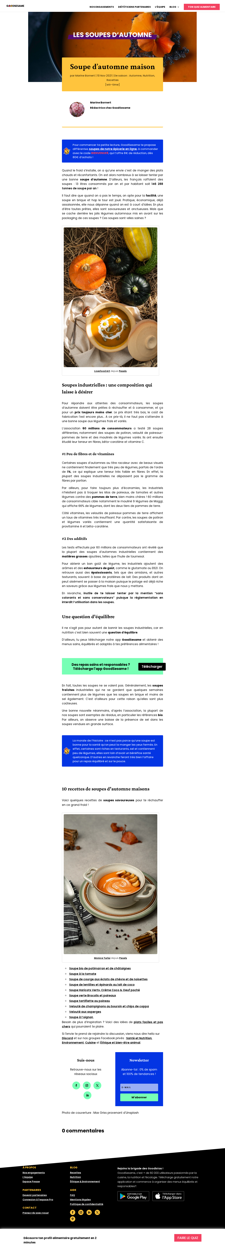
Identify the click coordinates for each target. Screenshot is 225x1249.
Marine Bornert (85, 75)
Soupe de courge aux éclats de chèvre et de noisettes (108, 979)
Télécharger (152, 666)
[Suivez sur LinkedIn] (87, 1095)
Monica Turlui (102, 958)
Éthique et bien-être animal (120, 1043)
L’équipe (160, 7)
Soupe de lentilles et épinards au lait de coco (102, 985)
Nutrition (148, 75)
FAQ (72, 1195)
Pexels (123, 371)
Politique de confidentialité (86, 1204)
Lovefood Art (102, 371)
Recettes (113, 80)
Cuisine (90, 1043)
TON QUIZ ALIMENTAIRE (202, 7)
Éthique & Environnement (85, 1181)
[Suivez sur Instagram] (87, 1085)
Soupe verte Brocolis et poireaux (92, 995)
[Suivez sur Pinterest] (72, 1219)
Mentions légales (80, 1199)
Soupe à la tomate (82, 974)
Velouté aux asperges (85, 1012)
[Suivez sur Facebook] (76, 1085)
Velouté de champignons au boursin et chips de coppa (109, 1006)
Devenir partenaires (35, 1195)
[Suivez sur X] (97, 1085)
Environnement (73, 1043)
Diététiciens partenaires (134, 7)
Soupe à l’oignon (81, 1017)
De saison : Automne (127, 75)
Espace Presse (31, 1181)
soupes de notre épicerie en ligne (113, 149)
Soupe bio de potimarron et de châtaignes (100, 968)
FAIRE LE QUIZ (188, 1238)
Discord (67, 1038)
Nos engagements (102, 7)
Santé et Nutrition (139, 1038)
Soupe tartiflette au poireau (89, 1001)
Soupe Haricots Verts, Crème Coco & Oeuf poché (104, 990)
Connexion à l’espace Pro (38, 1199)
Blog (172, 7)
